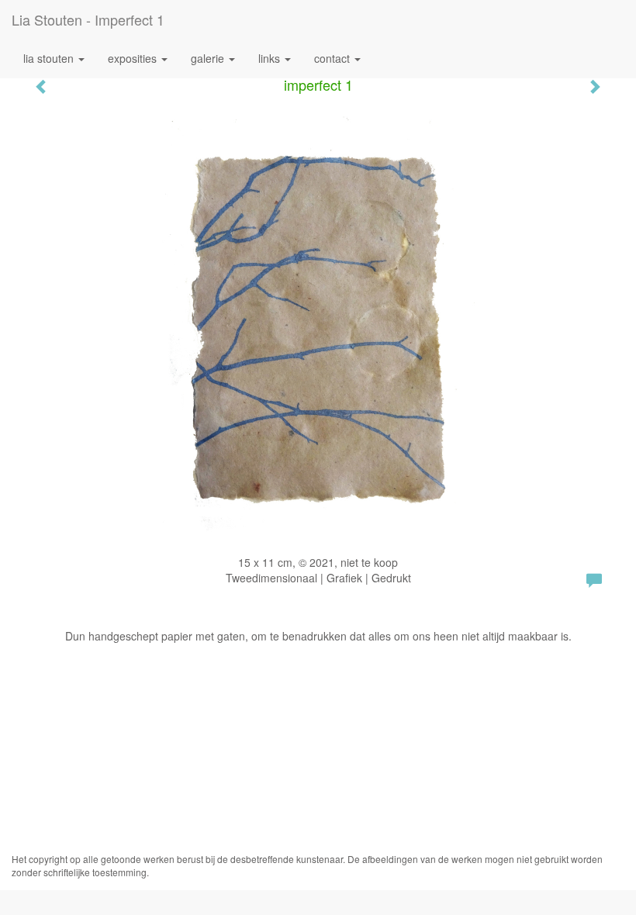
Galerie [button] (209, 58)
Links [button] (270, 58)
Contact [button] (333, 58)
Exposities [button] (134, 58)
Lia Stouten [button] (50, 58)
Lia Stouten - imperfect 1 (88, 19)
